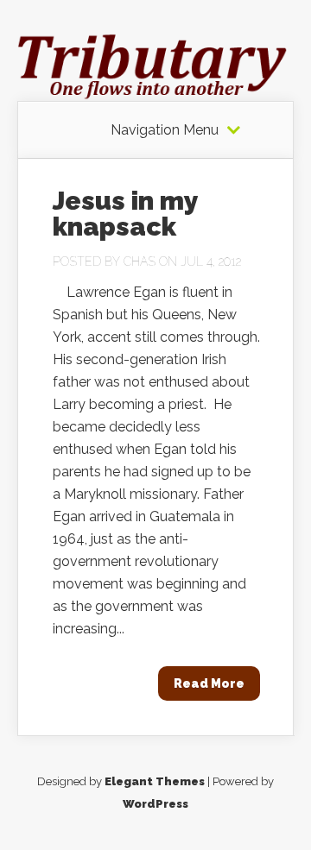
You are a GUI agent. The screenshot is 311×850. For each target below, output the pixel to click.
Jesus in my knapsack (125, 214)
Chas (140, 261)
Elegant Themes (155, 781)
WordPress (155, 803)
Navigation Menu (165, 130)
